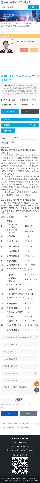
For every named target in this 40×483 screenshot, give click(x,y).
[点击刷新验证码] (18, 400)
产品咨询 (10, 112)
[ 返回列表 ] (35, 424)
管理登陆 (35, 480)
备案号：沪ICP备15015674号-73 (17, 480)
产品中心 (17, 23)
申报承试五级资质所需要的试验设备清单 (20, 423)
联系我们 (29, 112)
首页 (10, 23)
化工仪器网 (5, 480)
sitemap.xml (29, 480)
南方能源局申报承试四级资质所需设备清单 (20, 427)
